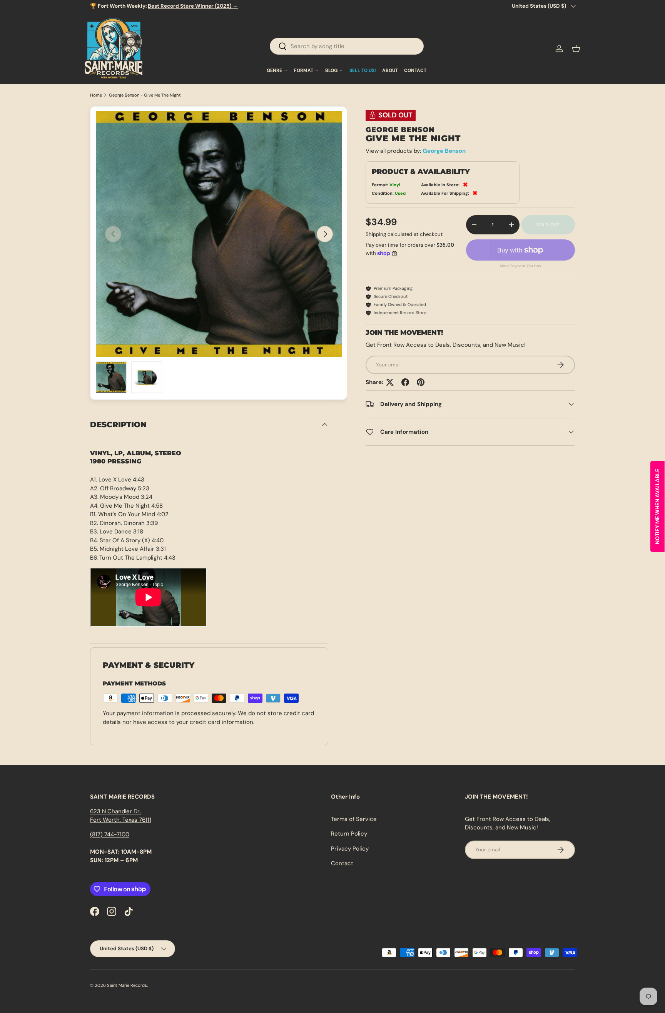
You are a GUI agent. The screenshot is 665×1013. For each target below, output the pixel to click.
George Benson (444, 151)
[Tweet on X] (390, 382)
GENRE (274, 70)
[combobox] (347, 46)
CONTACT (415, 70)
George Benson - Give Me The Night (145, 95)
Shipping (376, 234)
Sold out (548, 225)
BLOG (331, 70)
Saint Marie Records (127, 985)
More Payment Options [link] (520, 266)
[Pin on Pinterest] (420, 382)
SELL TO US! (362, 70)
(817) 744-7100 (109, 834)
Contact (342, 863)
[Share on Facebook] (405, 382)
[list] (219, 234)
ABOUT (390, 70)
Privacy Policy (350, 849)
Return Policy (349, 833)
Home (96, 95)
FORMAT (303, 70)
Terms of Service (354, 819)
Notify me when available (657, 506)
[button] (576, 48)
